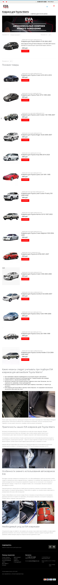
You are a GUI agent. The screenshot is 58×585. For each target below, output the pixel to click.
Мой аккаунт (17, 557)
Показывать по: (44, 34)
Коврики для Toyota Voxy (36, 153)
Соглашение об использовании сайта (6, 560)
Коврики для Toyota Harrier (27, 212)
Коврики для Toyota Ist (26, 252)
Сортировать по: (5, 34)
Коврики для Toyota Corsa (27, 331)
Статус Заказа (6, 557)
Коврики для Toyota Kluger (27, 133)
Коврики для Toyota (37, 39)
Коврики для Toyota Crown (27, 73)
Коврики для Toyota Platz (27, 93)
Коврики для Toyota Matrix (27, 39)
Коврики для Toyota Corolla (28, 292)
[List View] (55, 34)
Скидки (16, 559)
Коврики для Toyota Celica (27, 312)
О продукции (17, 562)
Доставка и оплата (5, 564)
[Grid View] (53, 34)
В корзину (25, 51)
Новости (16, 560)
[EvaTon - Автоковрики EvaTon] (6, 6)
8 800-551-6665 (42, 2)
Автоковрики (6, 571)
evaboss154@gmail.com (33, 561)
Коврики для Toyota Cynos (27, 172)
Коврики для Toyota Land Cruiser (28, 113)
